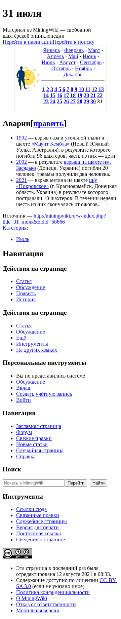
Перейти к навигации (28, 42)
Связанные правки (37, 515)
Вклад (23, 388)
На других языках (36, 350)
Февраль (74, 50)
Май (73, 56)
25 (59, 101)
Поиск (12, 469)
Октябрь (61, 68)
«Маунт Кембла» (50, 144)
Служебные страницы (41, 521)
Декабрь (73, 74)
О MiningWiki (31, 598)
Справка (26, 456)
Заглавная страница (38, 426)
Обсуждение (30, 287)
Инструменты (32, 344)
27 (73, 101)
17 (66, 95)
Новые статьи (32, 444)
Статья (24, 281)
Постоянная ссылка (38, 533)
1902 (21, 138)
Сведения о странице (40, 539)
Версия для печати (37, 527)
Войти (23, 400)
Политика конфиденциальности (53, 592)
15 (52, 95)
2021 (21, 180)
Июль (48, 62)
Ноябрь (83, 68)
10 (81, 89)
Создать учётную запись (44, 394)
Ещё (21, 338)
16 (59, 95)
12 (94, 89)
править (48, 123)
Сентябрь (91, 62)
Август (67, 62)
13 (101, 89)
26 (66, 101)
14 (46, 95)
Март (94, 50)
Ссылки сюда (31, 509)
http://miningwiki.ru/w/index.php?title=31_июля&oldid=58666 (54, 219)
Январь (51, 50)
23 (46, 101)
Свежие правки (34, 438)
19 (79, 95)
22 (100, 95)
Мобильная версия (37, 610)
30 (93, 101)
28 (79, 101)
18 (73, 95)
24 (52, 101)
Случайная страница (40, 450)
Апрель (55, 56)
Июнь (89, 56)
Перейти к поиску (73, 42)
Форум (24, 432)
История (26, 299)
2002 (21, 162)
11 (87, 89)
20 (86, 95)
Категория (15, 228)
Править (26, 293)
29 (86, 101)
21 (93, 95)
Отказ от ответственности (46, 604)
